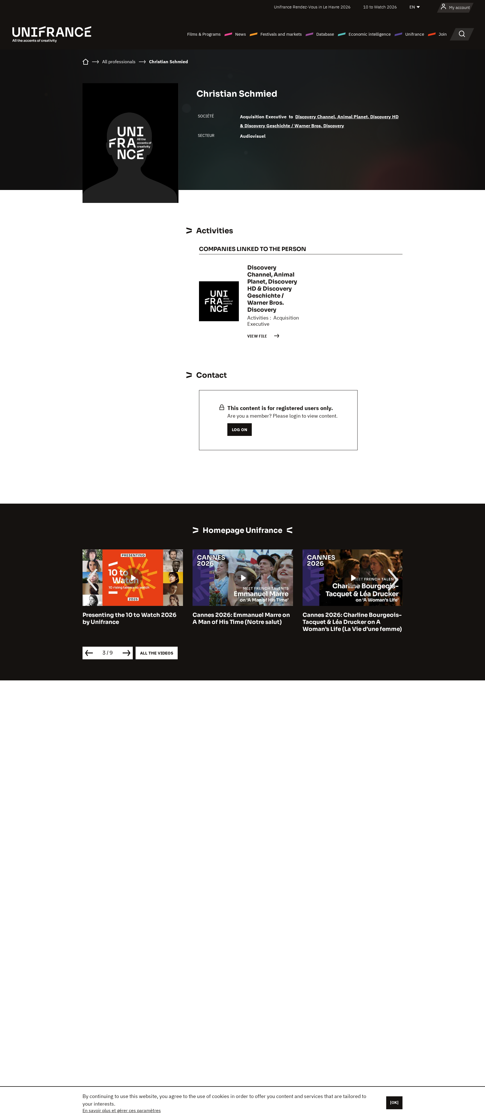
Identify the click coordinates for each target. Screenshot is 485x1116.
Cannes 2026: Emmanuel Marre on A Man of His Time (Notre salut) (241, 619)
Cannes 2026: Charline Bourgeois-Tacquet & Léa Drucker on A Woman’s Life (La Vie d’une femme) (352, 622)
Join (443, 34)
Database (325, 34)
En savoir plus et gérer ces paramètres (122, 1110)
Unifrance (414, 34)
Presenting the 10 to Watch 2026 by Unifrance (130, 619)
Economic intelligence (370, 34)
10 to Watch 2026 (380, 7)
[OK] (394, 1102)
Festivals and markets (281, 34)
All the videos (156, 653)
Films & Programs (204, 34)
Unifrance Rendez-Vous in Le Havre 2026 (312, 7)
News (240, 34)
